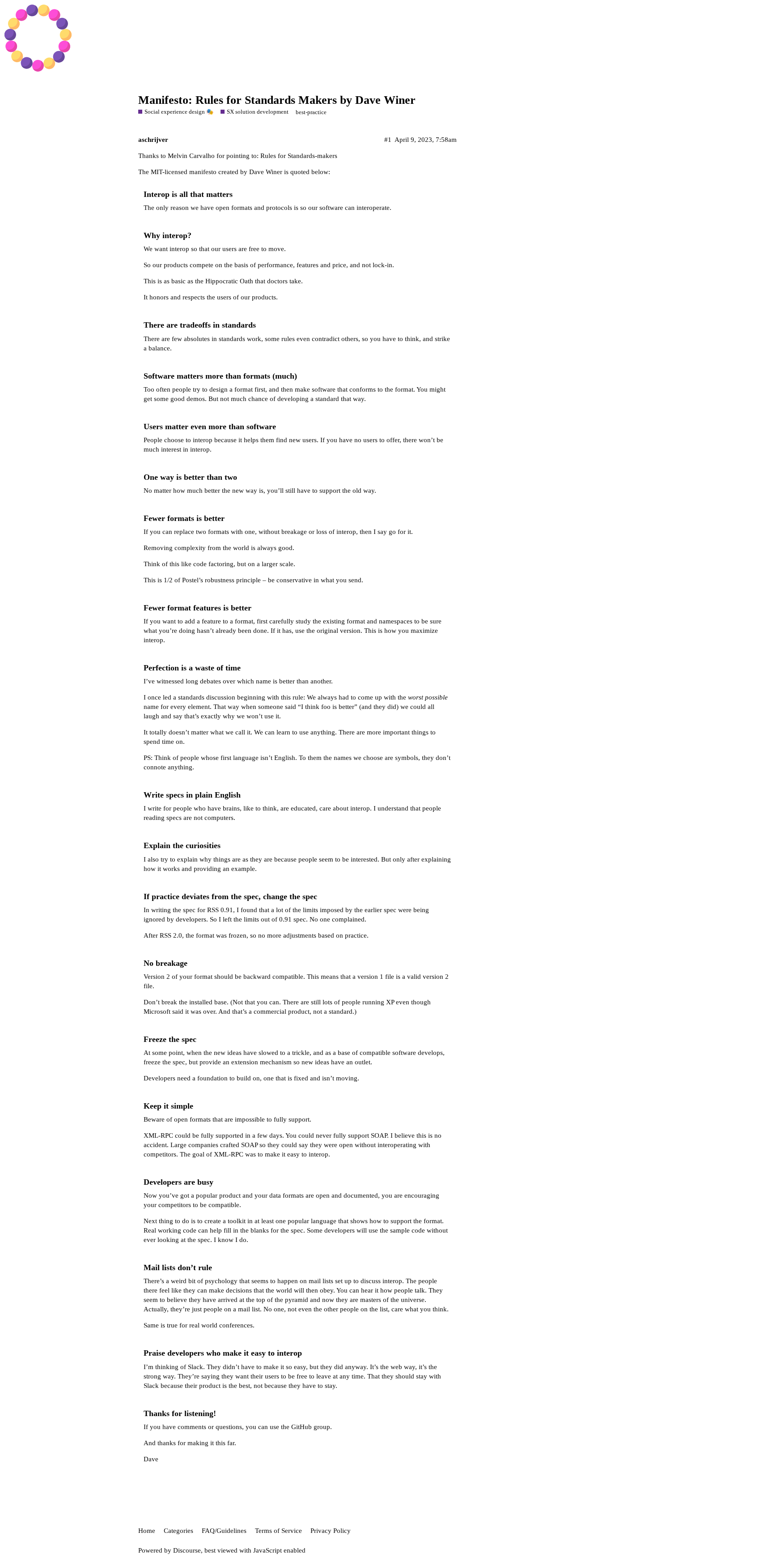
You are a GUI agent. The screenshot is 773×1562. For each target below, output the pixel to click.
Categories (178, 1530)
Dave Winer (265, 171)
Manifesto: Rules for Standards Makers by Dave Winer (277, 100)
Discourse (187, 1550)
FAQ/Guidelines (224, 1530)
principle (248, 580)
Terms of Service (278, 1530)
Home (146, 1530)
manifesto (203, 171)
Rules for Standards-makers (298, 155)
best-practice (311, 112)
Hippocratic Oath (229, 281)
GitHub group (310, 1426)
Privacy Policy (330, 1530)
